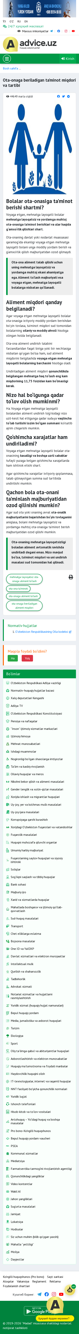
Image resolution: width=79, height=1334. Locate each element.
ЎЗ (4, 21)
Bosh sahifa (10, 68)
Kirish (69, 58)
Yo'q (27, 658)
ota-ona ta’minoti (18, 588)
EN (26, 21)
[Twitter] (63, 96)
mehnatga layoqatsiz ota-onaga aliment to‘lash (24, 579)
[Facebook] (58, 96)
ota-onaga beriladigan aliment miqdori (24, 605)
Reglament (39, 1281)
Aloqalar (8, 1281)
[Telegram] (68, 96)
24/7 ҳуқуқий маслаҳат (12, 26)
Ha (13, 658)
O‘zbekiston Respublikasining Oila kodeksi (41, 632)
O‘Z (12, 21)
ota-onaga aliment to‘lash (23, 596)
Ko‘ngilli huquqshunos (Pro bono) (23, 1277)
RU (19, 21)
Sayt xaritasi (55, 1277)
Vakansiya (23, 1281)
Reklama (55, 1281)
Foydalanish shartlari (16, 1286)
